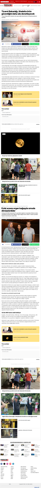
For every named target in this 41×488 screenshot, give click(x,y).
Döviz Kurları (23, 472)
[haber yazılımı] (36, 487)
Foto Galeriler (23, 468)
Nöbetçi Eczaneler (24, 477)
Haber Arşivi (33, 471)
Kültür (12, 478)
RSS (10, 484)
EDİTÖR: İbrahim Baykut (14, 19)
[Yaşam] (20, 143)
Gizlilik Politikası (34, 468)
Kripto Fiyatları (24, 475)
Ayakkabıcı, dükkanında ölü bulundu (25, 430)
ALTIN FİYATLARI (12, 2)
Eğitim (12, 475)
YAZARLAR (12, 1)
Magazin (12, 468)
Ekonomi (2, 475)
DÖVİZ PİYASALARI (23, 1)
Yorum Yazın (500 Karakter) (7, 114)
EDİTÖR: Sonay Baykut (15, 217)
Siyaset (2, 469)
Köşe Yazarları (23, 466)
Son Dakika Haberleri (35, 472)
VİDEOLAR (17, 1)
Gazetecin (3, 9)
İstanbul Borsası (24, 471)
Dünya (2, 477)
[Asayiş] (20, 169)
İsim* (3, 110)
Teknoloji (2, 474)
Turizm (12, 474)
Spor (2, 472)
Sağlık (12, 477)
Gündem (2, 468)
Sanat (12, 469)
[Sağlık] (20, 404)
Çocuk (12, 472)
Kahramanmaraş (4, 466)
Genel (7, 206)
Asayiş (7, 9)
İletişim (32, 1)
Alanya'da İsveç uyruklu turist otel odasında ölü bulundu (16, 181)
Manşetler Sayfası (24, 469)
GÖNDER (37, 124)
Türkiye (12, 466)
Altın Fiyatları (23, 474)
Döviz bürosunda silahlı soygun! (24, 195)
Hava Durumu (23, 478)
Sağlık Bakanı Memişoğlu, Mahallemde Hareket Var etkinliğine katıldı (27, 186)
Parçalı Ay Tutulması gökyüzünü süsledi (12, 155)
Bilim (12, 471)
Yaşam (2, 478)
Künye (29, 1)
